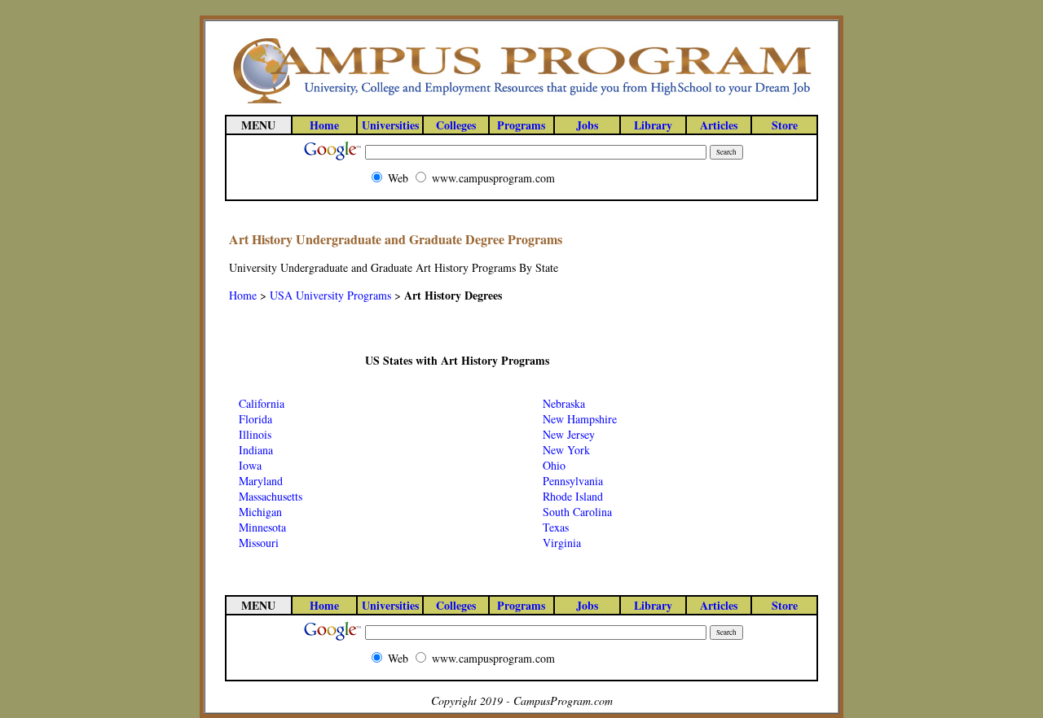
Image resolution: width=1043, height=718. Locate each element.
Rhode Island (573, 496)
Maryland (261, 480)
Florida (255, 419)
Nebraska (564, 403)
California (261, 403)
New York (566, 450)
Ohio (554, 465)
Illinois (255, 434)
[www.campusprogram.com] (521, 102)
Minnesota (262, 527)
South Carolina (577, 511)
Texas (556, 527)
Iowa (250, 465)
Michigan (260, 511)
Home (243, 295)
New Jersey (569, 434)
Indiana (256, 450)
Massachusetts (270, 496)
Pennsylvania (573, 480)
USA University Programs (330, 295)
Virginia (562, 542)
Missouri (259, 542)
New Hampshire (580, 419)
